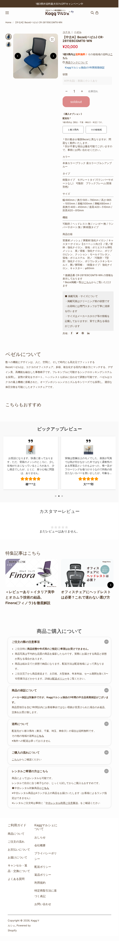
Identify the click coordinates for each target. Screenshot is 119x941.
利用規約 (40, 882)
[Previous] (22, 4)
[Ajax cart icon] (97, 13)
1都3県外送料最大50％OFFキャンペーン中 (59, 3)
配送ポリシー (59, 678)
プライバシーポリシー (45, 856)
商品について (16, 833)
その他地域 (96, 129)
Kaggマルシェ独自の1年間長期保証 (85, 67)
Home (8, 22)
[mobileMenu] (9, 12)
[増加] (82, 91)
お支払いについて (19, 849)
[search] (92, 13)
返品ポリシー (42, 874)
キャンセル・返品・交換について (19, 868)
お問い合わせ (42, 904)
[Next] (97, 4)
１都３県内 (73, 129)
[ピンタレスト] (83, 333)
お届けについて (17, 857)
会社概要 (40, 845)
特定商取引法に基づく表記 (45, 893)
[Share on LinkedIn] (88, 333)
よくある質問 (16, 879)
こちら (87, 282)
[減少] (66, 91)
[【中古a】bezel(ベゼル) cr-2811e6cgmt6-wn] (52, 39)
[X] (77, 333)
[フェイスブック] (71, 333)
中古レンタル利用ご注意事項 (62, 803)
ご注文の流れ (16, 841)
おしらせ (40, 837)
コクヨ (67, 32)
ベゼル (78, 32)
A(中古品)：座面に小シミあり (80, 80)
